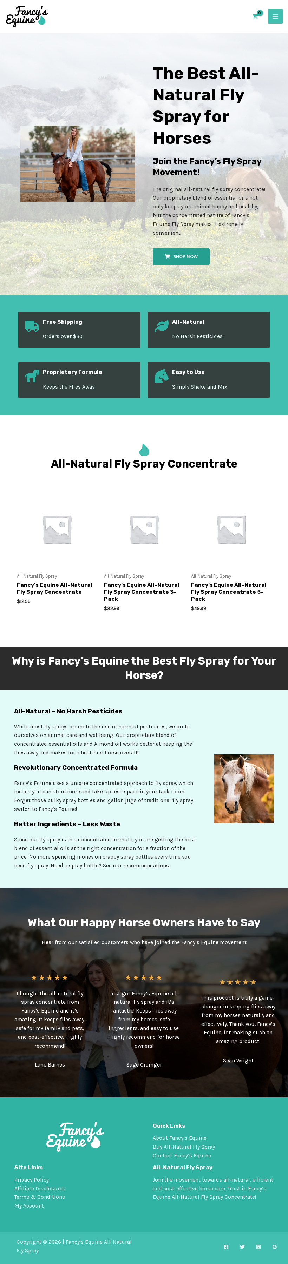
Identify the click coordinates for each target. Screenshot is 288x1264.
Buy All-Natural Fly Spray (184, 1147)
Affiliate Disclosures (39, 1188)
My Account (29, 1206)
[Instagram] (258, 1246)
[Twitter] (242, 1246)
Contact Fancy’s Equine (182, 1155)
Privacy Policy (31, 1180)
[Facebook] (226, 1246)
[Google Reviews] (274, 1246)
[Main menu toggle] (275, 16)
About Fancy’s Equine (180, 1138)
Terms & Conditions (39, 1197)
